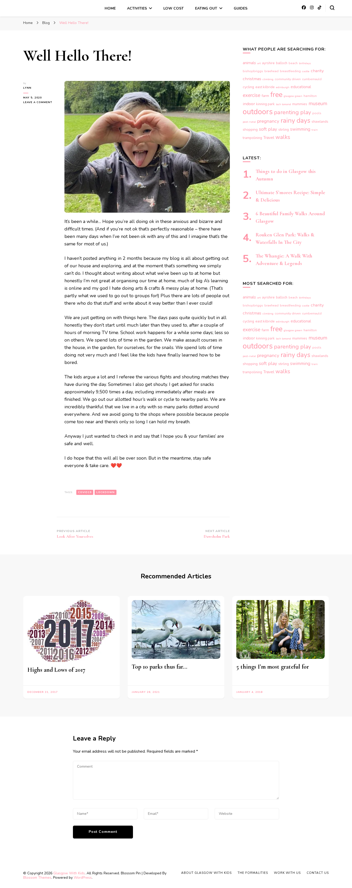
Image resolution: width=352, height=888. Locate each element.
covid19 (84, 492)
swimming (300, 129)
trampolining (252, 138)
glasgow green (293, 96)
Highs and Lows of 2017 (56, 670)
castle (305, 71)
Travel (268, 137)
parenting (286, 112)
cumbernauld (312, 79)
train (315, 130)
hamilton (310, 96)
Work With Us (287, 873)
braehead (271, 71)
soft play (268, 129)
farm (265, 95)
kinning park (265, 104)
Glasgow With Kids (69, 873)
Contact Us (318, 873)
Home (110, 8)
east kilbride (265, 87)
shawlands (320, 121)
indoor (249, 104)
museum (317, 103)
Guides (240, 8)
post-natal (249, 122)
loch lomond (283, 104)
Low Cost (173, 8)
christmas (252, 79)
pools (316, 113)
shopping (250, 129)
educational (301, 86)
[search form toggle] (332, 7)
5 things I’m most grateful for (272, 666)
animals (249, 62)
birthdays (305, 63)
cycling (248, 87)
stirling (283, 129)
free (276, 94)
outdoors (258, 111)
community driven (288, 79)
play (305, 112)
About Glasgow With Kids (206, 873)
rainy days (295, 120)
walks (282, 137)
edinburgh (282, 87)
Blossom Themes (37, 877)
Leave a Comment (40, 102)
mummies (299, 104)
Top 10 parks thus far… (159, 666)
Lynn (27, 88)
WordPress (83, 877)
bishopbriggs (253, 71)
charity (317, 71)
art (259, 63)
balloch (281, 63)
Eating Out (206, 8)
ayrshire (268, 63)
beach (293, 63)
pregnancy (268, 121)
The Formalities (253, 873)
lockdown (105, 492)
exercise (251, 95)
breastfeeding (290, 71)
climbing (268, 79)
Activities (137, 8)
